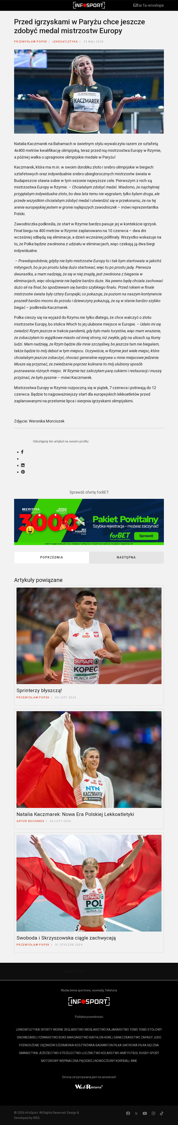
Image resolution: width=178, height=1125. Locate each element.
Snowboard (26, 1037)
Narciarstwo (78, 1037)
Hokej (108, 1037)
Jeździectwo (49, 1053)
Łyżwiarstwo (47, 1037)
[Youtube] (145, 1113)
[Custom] (161, 1113)
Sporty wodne (52, 1029)
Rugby (144, 1053)
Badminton (104, 1045)
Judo (157, 1037)
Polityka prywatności (89, 1017)
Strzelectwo (70, 1053)
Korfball (123, 1061)
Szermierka (65, 1045)
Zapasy (147, 1037)
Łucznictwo (91, 1053)
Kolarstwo (110, 1053)
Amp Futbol (129, 1053)
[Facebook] (128, 1113)
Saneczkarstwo (127, 1037)
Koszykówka (85, 1045)
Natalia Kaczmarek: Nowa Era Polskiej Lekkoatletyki (75, 814)
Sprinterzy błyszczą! (39, 690)
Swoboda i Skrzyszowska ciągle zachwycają (66, 938)
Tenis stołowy (150, 1029)
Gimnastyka (28, 1053)
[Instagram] (153, 1113)
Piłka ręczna (148, 1045)
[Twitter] (136, 1113)
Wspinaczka (68, 1061)
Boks (62, 1037)
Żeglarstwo (74, 1029)
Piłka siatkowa (126, 1045)
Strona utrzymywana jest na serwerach (89, 1077)
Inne (134, 1061)
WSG (36, 1118)
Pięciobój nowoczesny (97, 1061)
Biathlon (96, 1037)
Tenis (134, 1029)
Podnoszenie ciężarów (37, 1045)
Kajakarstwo (118, 1029)
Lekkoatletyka (65, 41)
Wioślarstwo (95, 1029)
